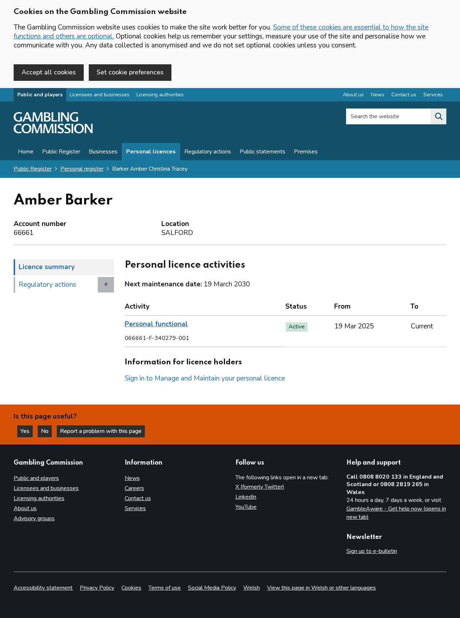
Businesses (103, 152)
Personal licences (151, 152)
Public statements (262, 152)
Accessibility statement (43, 588)
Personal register (82, 169)
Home (25, 152)
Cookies (131, 588)
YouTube (246, 507)
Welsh (251, 588)
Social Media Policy (212, 588)
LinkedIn (245, 497)
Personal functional (156, 324)
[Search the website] (438, 116)
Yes (26, 431)
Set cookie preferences (130, 72)
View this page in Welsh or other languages (321, 588)
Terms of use (164, 588)
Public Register (61, 152)
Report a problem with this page (101, 431)
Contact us (403, 94)
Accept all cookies (49, 72)
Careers (134, 488)
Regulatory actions (207, 152)
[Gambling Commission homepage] (53, 131)
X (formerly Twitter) (259, 487)
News (377, 94)
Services (433, 94)
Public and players (40, 94)
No (46, 431)
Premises (306, 152)
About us (353, 94)
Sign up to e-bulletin (371, 551)
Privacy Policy (97, 588)
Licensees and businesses (99, 94)
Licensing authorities (160, 94)
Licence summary (47, 267)
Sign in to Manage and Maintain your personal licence (205, 378)
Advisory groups (34, 518)
